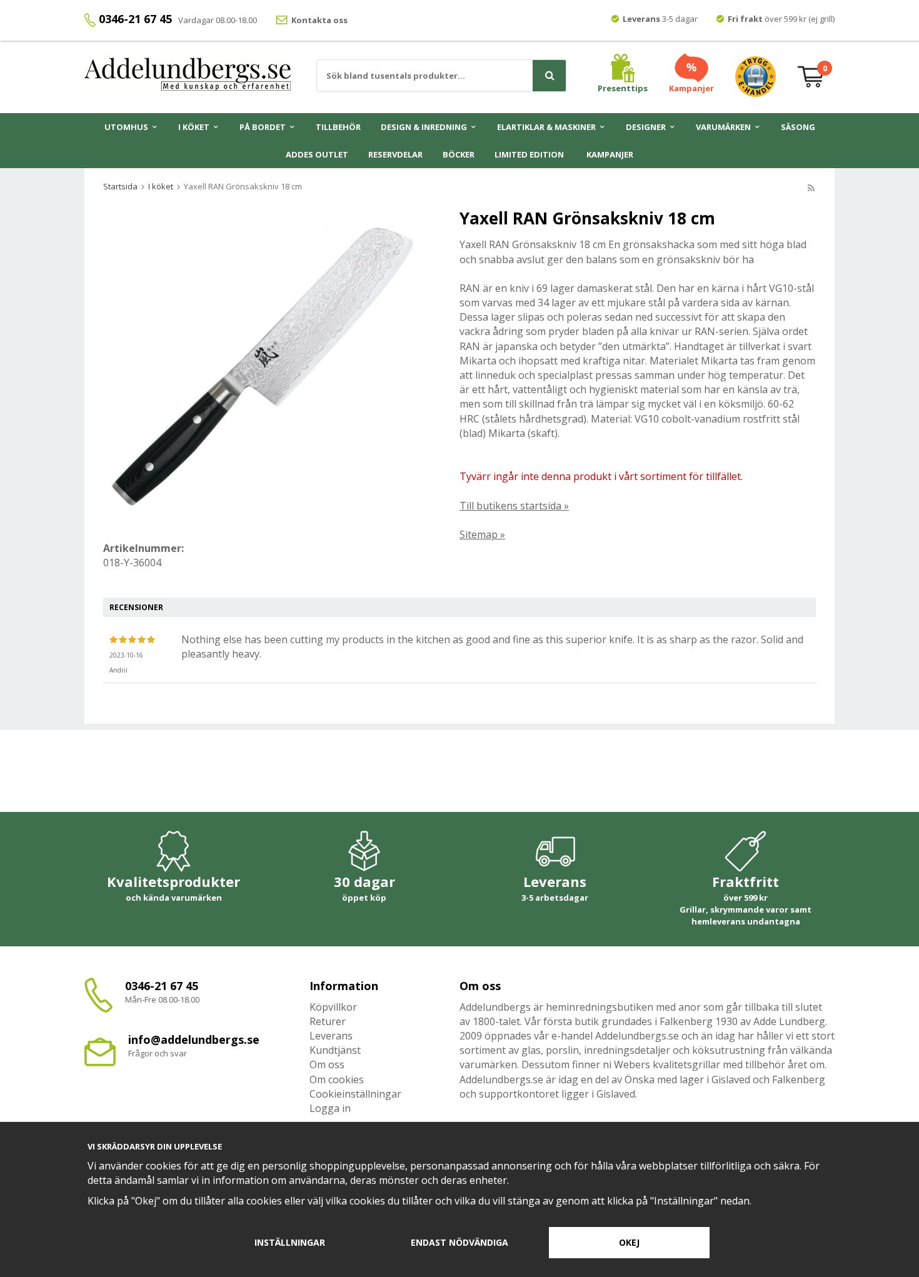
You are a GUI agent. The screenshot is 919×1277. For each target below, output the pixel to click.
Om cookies (336, 1079)
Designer (646, 127)
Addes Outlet (317, 154)
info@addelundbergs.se (193, 1039)
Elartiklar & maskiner (546, 127)
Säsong (798, 127)
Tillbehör (338, 127)
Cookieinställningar (355, 1094)
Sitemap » (482, 534)
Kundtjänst (335, 1050)
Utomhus (126, 127)
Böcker (459, 154)
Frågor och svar (157, 1053)
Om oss (326, 1064)
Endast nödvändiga (459, 1242)
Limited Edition (529, 154)
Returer (327, 1021)
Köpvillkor (333, 1007)
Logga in (330, 1108)
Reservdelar (395, 154)
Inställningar (289, 1242)
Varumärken (723, 127)
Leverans (331, 1036)
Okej (629, 1242)
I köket (193, 127)
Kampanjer (609, 154)
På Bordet (262, 127)
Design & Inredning (424, 127)
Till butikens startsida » (514, 506)
